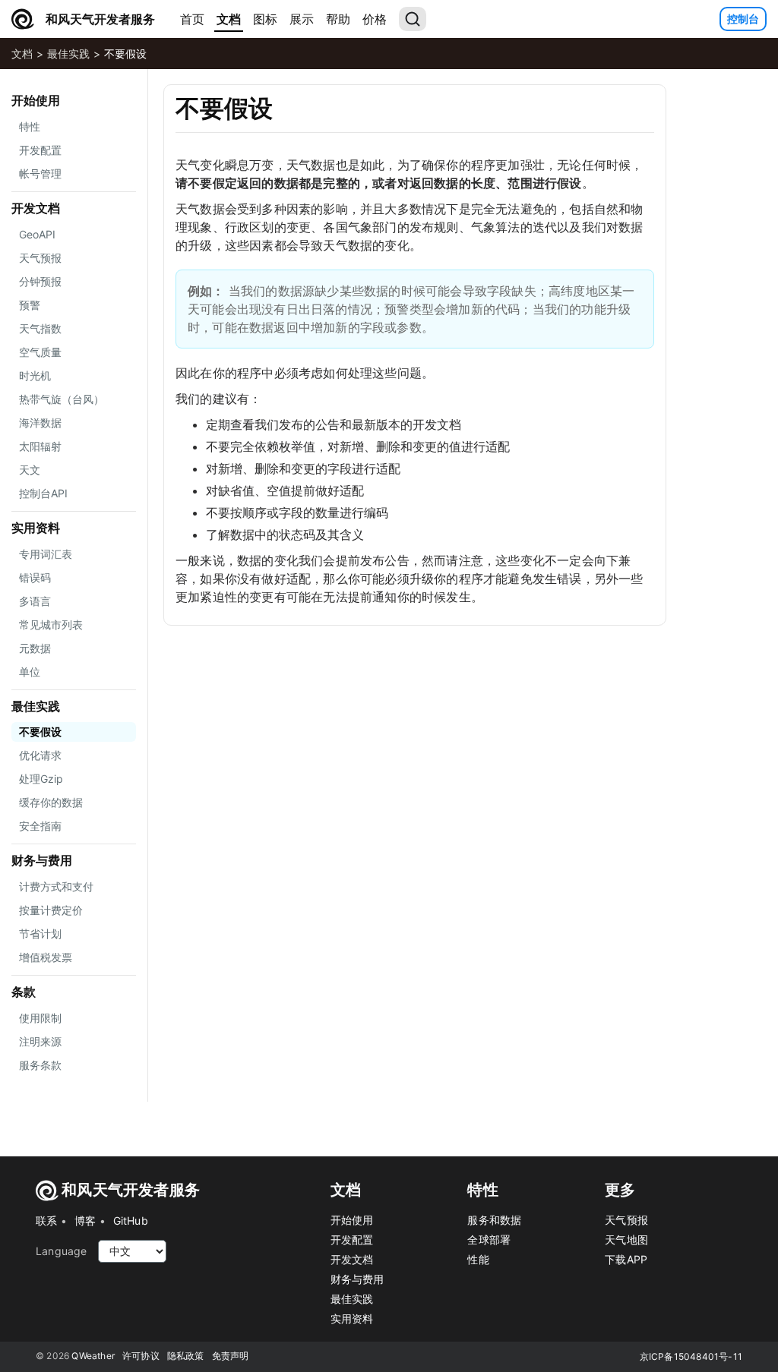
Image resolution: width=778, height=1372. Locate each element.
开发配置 (352, 1239)
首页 (192, 19)
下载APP (626, 1259)
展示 (301, 19)
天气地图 (626, 1239)
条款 (23, 991)
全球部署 (489, 1239)
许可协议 (141, 1355)
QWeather (93, 1355)
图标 (265, 19)
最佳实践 (68, 53)
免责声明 (230, 1355)
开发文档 (35, 208)
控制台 (743, 18)
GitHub (130, 1220)
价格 (374, 19)
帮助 (338, 19)
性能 (478, 1259)
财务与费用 (41, 860)
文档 (229, 19)
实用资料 (35, 527)
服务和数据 (494, 1219)
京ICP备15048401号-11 (691, 1356)
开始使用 (35, 100)
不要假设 (125, 53)
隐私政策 (185, 1355)
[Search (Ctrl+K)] (412, 19)
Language (61, 1250)
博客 (85, 1220)
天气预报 (626, 1219)
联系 (46, 1220)
